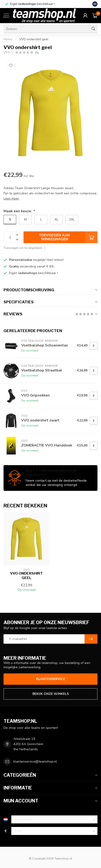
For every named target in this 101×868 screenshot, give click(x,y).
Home (8, 39)
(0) (37, 52)
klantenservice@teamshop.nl (35, 761)
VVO (7, 52)
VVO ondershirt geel (33, 39)
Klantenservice (50, 679)
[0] (94, 15)
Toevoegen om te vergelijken (23, 248)
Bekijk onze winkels (50, 694)
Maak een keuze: (19, 211)
